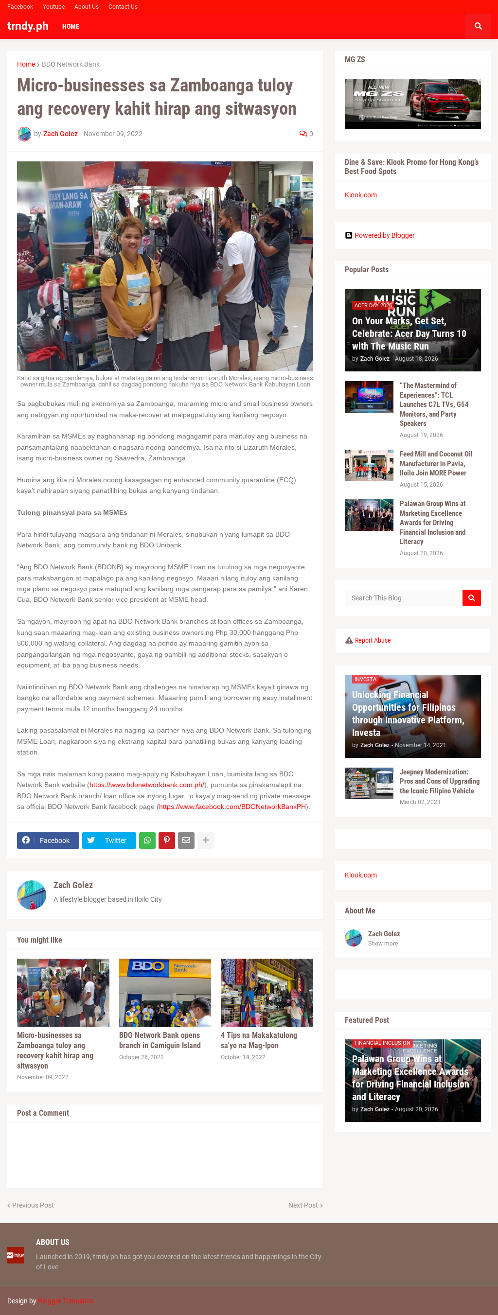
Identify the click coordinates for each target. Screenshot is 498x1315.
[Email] (186, 840)
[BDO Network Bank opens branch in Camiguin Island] (165, 993)
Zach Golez (73, 885)
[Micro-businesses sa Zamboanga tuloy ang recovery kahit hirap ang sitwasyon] (63, 993)
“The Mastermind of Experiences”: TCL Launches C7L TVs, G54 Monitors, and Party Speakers (434, 404)
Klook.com (361, 195)
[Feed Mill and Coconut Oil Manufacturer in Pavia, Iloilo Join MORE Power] (369, 465)
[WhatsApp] (147, 840)
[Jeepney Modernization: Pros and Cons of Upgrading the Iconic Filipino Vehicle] (369, 783)
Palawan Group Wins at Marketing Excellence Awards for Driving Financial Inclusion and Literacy (433, 522)
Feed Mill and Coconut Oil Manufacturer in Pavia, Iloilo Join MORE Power (436, 463)
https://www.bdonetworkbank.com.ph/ (146, 785)
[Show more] (205, 840)
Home (26, 64)
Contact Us (123, 6)
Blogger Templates (66, 1301)
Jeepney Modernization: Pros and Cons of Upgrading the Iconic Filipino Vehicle (440, 781)
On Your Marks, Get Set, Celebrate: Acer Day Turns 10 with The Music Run (409, 333)
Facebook (20, 6)
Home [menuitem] (70, 26)
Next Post (303, 1205)
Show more (383, 943)
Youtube (54, 6)
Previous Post (33, 1205)
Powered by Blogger (385, 235)
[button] (478, 26)
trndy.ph (28, 26)
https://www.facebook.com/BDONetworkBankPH (232, 806)
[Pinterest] (167, 840)
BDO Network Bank (71, 64)
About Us (86, 6)
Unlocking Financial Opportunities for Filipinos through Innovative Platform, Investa (408, 713)
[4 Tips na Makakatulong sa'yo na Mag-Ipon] (267, 993)
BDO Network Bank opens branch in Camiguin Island (160, 1040)
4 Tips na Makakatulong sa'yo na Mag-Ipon (259, 1040)
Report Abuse (373, 640)
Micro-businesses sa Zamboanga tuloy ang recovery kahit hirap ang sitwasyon (55, 1050)
